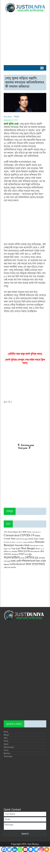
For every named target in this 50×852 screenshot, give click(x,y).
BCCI (20, 532)
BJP (24, 531)
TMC (9, 549)
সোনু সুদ (16, 116)
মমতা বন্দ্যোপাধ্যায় (35, 564)
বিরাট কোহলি (41, 561)
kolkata (25, 542)
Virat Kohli (15, 548)
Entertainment (9, 747)
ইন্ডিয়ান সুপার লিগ (24, 551)
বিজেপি (33, 561)
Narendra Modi (22, 545)
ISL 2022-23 (19, 542)
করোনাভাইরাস (12, 557)
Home (6, 731)
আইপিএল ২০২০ (7, 551)
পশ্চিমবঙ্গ (25, 560)
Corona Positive (36, 532)
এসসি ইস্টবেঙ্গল (15, 554)
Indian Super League (36, 538)
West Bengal (28, 548)
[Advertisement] (25, 37)
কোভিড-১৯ (31, 557)
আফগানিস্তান (14, 551)
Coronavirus (11, 535)
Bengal (6, 735)
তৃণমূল (8, 561)
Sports (6, 744)
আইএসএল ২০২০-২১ (39, 549)
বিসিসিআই (6, 564)
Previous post (27, 445)
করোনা (21, 554)
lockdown (31, 542)
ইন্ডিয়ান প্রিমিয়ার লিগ (34, 551)
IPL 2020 (6, 542)
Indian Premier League (22, 539)
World (6, 741)
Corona (29, 532)
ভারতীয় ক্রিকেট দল (17, 564)
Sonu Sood (8, 116)
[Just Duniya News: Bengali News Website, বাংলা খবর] (25, 7)
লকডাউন (13, 567)
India (5, 738)
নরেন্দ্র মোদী (16, 560)
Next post (22, 447)
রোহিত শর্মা (7, 567)
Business (7, 753)
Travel (6, 750)
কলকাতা (22, 558)
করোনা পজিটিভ (28, 554)
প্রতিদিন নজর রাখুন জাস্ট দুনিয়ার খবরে (25, 353)
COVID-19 (27, 535)
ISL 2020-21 (12, 542)
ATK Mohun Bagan (11, 532)
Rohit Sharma (34, 545)
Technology (8, 756)
